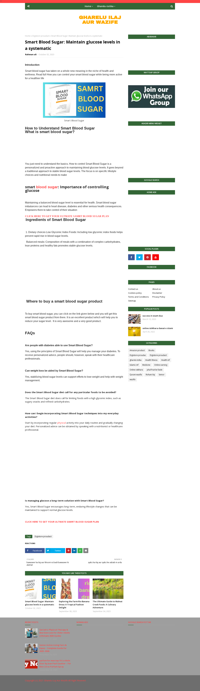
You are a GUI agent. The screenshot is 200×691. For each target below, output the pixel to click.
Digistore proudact (40, 36)
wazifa (132, 379)
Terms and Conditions (138, 296)
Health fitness (151, 360)
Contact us (133, 289)
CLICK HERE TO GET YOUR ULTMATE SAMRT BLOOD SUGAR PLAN (67, 216)
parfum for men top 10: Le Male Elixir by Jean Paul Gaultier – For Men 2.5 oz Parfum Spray (55, 663)
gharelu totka (135, 360)
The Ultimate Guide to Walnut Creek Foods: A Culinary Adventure (107, 604)
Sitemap (132, 300)
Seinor (161, 374)
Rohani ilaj (150, 374)
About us (156, 289)
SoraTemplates (42, 686)
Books (151, 350)
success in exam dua (152, 315)
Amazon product (137, 350)
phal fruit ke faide (154, 369)
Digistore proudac (138, 355)
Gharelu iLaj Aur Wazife (56, 680)
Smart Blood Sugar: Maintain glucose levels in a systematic (39, 603)
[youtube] (155, 257)
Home (27, 36)
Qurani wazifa (136, 374)
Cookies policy (135, 292)
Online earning (160, 365)
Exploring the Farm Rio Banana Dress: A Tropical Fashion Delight (74, 604)
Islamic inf (134, 365)
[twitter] (139, 257)
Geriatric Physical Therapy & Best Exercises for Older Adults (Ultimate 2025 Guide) (54, 632)
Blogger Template (72, 686)
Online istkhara (136, 369)
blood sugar (47, 187)
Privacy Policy (158, 296)
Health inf (165, 360)
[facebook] (131, 257)
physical (61, 422)
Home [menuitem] (88, 6)
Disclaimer (157, 292)
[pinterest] (147, 257)
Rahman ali (31, 54)
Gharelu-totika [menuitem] (105, 6)
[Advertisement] (74, 146)
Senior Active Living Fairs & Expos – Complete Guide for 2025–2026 (53, 648)
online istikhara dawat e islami (157, 328)
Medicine (146, 365)
